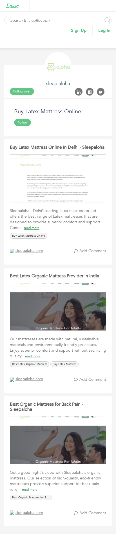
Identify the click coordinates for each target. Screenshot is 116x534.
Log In (104, 30)
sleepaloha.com (29, 250)
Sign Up (79, 30)
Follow (22, 122)
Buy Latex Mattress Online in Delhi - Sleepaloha (57, 147)
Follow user (22, 91)
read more (31, 228)
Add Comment (92, 251)
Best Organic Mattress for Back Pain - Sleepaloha (46, 406)
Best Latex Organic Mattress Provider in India (54, 276)
